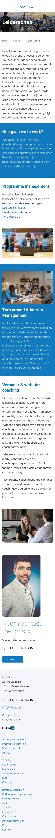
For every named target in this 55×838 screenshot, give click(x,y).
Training (7, 760)
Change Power (10, 798)
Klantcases (8, 768)
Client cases (9, 816)
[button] (3, 6)
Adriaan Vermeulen (13, 773)
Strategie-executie (14, 207)
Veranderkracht (12, 216)
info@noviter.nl (11, 707)
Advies (6, 752)
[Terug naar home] (27, 6)
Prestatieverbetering (15, 212)
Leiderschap (9, 764)
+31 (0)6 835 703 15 (19, 648)
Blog (4, 777)
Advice (6, 803)
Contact (12, 659)
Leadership (8, 811)
